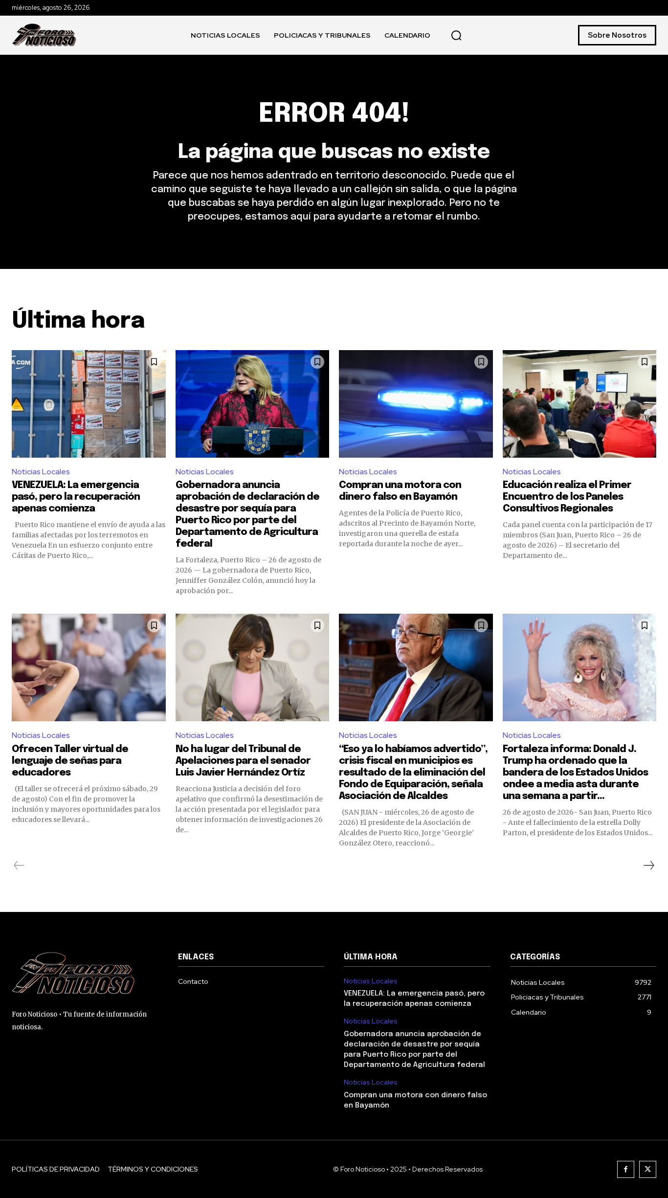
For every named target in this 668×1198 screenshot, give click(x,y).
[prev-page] (19, 865)
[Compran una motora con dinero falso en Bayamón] (416, 404)
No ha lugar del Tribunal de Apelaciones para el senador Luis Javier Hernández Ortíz (243, 761)
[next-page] (648, 865)
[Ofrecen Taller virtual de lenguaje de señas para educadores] (89, 667)
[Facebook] (625, 1169)
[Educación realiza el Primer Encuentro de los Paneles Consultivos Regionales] (580, 404)
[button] (456, 35)
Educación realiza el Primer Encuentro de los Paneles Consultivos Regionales (567, 497)
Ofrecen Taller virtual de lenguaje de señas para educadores (70, 761)
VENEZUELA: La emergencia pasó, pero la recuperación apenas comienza (76, 497)
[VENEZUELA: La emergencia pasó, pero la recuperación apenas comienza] (89, 404)
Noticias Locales (41, 471)
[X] (647, 1169)
